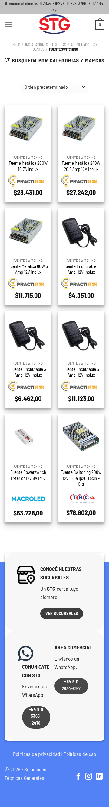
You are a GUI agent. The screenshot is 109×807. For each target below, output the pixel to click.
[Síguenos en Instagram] (88, 777)
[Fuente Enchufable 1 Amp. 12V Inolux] (81, 231)
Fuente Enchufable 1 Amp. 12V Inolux (81, 269)
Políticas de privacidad (36, 754)
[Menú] (9, 24)
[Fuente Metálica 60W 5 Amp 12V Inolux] (28, 231)
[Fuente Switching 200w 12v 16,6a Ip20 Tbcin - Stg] (81, 437)
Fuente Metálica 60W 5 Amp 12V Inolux (28, 269)
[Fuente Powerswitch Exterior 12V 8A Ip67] (28, 437)
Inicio (16, 45)
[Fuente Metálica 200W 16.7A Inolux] (28, 128)
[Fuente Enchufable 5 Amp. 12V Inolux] (81, 334)
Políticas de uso (80, 754)
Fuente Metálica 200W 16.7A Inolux (28, 165)
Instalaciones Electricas (45, 45)
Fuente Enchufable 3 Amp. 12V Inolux (28, 372)
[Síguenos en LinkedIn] (99, 777)
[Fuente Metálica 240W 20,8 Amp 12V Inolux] (81, 128)
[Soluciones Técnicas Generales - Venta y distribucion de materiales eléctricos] (54, 24)
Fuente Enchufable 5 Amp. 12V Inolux (81, 372)
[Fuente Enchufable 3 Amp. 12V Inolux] (28, 334)
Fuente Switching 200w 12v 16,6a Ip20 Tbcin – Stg (81, 477)
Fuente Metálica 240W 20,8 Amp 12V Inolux (81, 165)
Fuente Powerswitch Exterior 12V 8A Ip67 (28, 474)
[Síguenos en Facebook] (77, 777)
